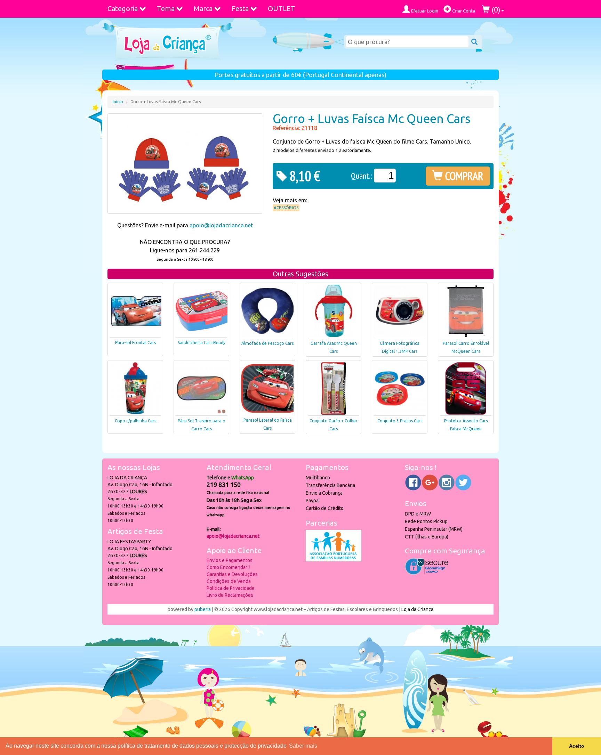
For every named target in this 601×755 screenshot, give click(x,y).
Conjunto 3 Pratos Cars (399, 421)
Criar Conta (463, 10)
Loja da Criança (417, 609)
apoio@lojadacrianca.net (221, 225)
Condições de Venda (229, 581)
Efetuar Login (424, 10)
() (495, 9)
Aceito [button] (576, 746)
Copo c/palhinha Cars (135, 421)
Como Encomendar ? (228, 567)
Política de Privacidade (231, 588)
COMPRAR (463, 176)
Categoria (122, 9)
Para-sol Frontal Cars (135, 342)
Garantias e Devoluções (232, 574)
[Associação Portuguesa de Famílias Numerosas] (333, 559)
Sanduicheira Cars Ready (201, 342)
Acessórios (286, 207)
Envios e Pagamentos (230, 560)
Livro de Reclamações (230, 595)
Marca (203, 9)
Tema (166, 9)
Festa (240, 9)
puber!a (202, 609)
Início (118, 101)
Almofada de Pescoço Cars (267, 343)
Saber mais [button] (303, 746)
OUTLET (281, 9)
